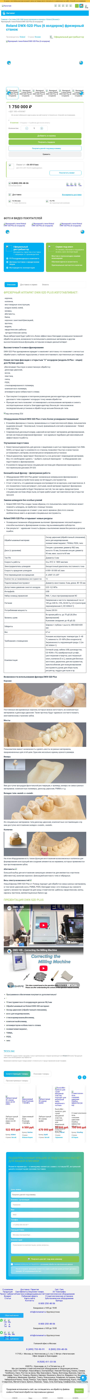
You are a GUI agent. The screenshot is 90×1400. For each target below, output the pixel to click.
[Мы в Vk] (10, 1320)
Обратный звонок (12, 1315)
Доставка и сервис (28, 285)
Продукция (8, 1292)
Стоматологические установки (59, 1296)
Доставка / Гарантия (29, 1289)
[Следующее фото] (81, 63)
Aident (13, 1134)
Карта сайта (29, 1298)
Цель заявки (16, 1189)
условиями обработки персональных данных (56, 1264)
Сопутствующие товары (17, 1074)
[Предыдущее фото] (9, 63)
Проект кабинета (7, 1294)
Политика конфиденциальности (29, 1294)
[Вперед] (82, 232)
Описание (11, 285)
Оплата (45, 285)
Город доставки (17, 1230)
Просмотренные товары (17, 1081)
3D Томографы (59, 1292)
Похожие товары (41, 1074)
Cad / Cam (59, 1289)
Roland (22, 37)
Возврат (7, 1296)
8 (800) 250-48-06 (20, 183)
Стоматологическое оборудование (59, 1294)
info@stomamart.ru (38, 1312)
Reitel (62, 1132)
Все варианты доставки (71, 195)
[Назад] (7, 232)
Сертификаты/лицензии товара (29, 1292)
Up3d (46, 1134)
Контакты (29, 1300)
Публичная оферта (29, 1296)
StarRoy (80, 1132)
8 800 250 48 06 (47, 1303)
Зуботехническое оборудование (59, 1298)
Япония (38, 37)
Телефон (14, 1220)
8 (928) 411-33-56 (47, 1361)
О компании (7, 1289)
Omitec (30, 1132)
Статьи (8, 1298)
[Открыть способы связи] (83, 1378)
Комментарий (16, 1240)
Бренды (59, 1300)
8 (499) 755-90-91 (35, 1349)
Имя (12, 1210)
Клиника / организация (20, 1200)
